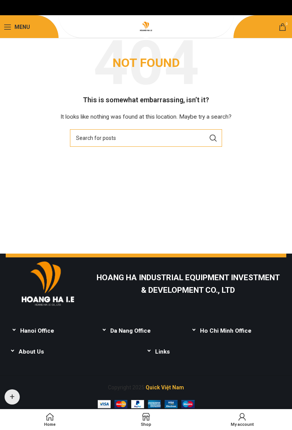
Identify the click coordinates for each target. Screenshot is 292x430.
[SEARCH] (213, 138)
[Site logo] (146, 26)
